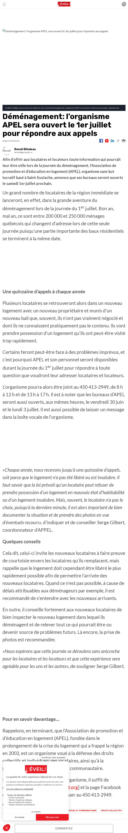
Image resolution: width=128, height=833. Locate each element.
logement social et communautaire (77, 810)
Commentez (64, 828)
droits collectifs (111, 810)
